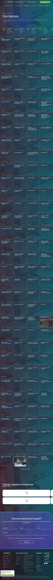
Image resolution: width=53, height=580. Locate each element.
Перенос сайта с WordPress (29, 562)
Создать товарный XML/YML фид (29, 572)
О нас (37, 555)
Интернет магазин (6, 561)
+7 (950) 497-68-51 (31, 2)
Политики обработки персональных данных (39, 566)
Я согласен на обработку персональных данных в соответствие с (27, 538)
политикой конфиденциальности (38, 538)
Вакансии (38, 561)
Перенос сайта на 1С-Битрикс (28, 559)
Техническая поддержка (18, 558)
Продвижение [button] (26, 5)
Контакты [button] (47, 5)
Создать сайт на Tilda (7, 565)
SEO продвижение (18, 556)
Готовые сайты (17, 5)
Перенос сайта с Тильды (28, 565)
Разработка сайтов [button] (7, 5)
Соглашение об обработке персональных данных (39, 571)
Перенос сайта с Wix (27, 561)
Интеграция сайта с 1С (28, 556)
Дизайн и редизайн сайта (28, 555)
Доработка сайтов (18, 561)
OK (7, 575)
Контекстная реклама (18, 564)
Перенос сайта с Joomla (28, 564)
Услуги (26, 553)
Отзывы (37, 562)
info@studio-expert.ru (47, 559)
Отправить (26, 542)
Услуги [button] (33, 5)
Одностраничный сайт (7, 555)
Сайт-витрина (5, 558)
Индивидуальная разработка (6, 564)
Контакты (47, 553)
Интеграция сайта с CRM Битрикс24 (28, 568)
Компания (39, 553)
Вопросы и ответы (38, 559)
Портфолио (40, 5)
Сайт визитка (5, 556)
